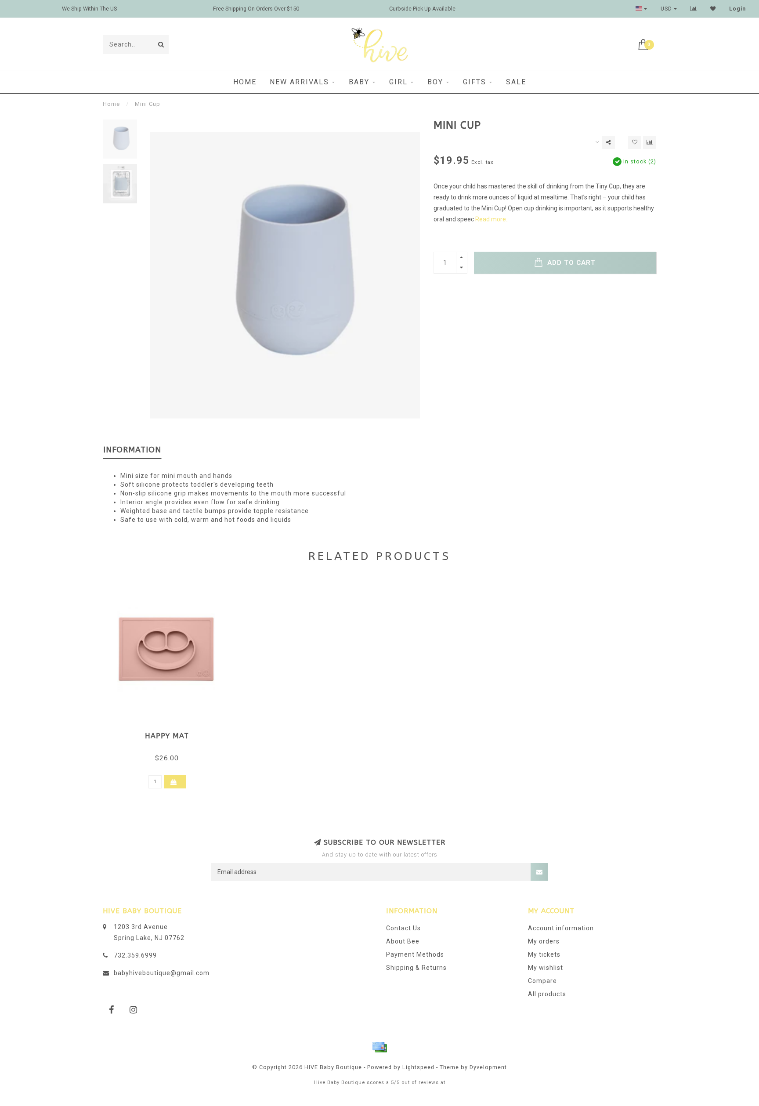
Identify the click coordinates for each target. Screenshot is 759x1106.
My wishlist (545, 967)
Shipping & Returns (416, 967)
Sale (516, 82)
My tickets (544, 954)
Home (245, 82)
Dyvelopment (488, 1067)
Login (737, 9)
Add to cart (570, 263)
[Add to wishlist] (634, 142)
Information (132, 450)
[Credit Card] (379, 1047)
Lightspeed (418, 1067)
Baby (359, 82)
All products (547, 994)
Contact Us (403, 928)
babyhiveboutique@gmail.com (162, 972)
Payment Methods (415, 954)
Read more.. (492, 219)
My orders (544, 941)
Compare (542, 980)
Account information (561, 928)
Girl (398, 82)
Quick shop (171, 733)
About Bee (402, 941)
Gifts (474, 82)
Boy (435, 82)
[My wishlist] (713, 9)
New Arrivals (299, 82)
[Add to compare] (649, 142)
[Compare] (693, 9)
